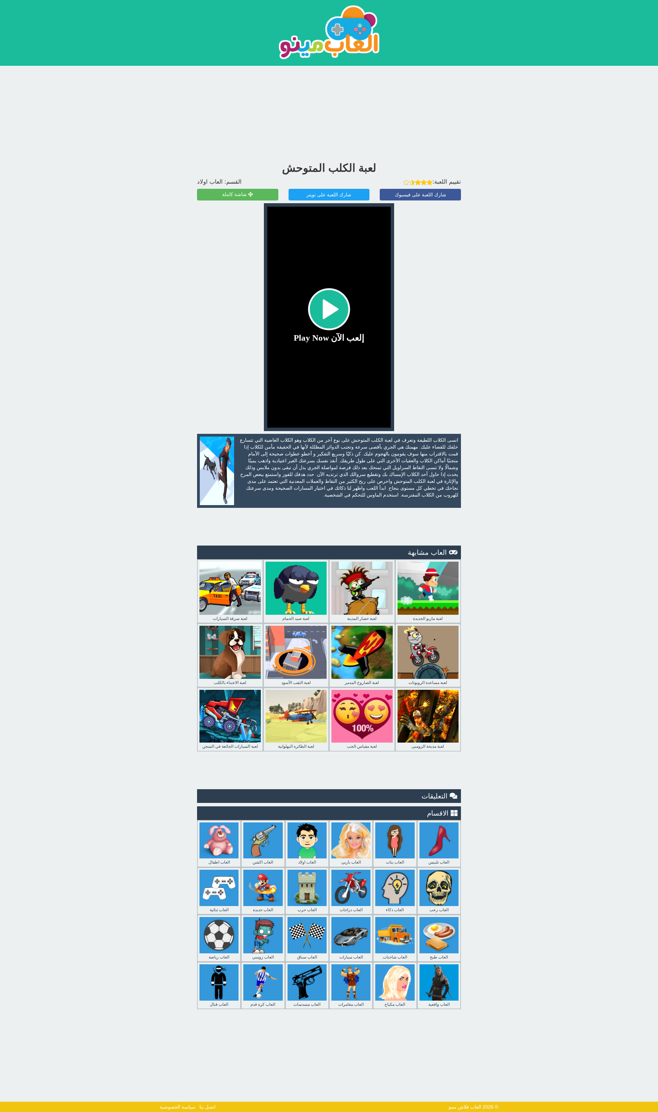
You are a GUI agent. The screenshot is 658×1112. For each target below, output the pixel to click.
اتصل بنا (207, 1107)
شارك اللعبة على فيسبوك (420, 194)
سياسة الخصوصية (177, 1107)
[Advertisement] (329, 112)
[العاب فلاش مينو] (329, 32)
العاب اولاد (210, 182)
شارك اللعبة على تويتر (328, 194)
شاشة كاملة (235, 194)
